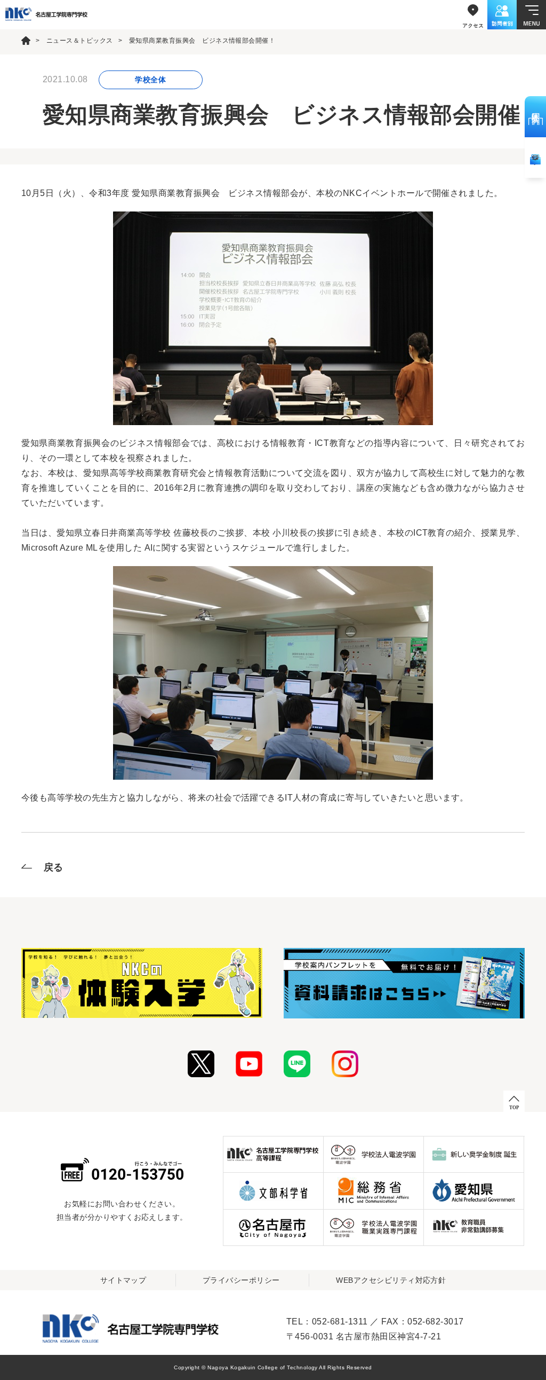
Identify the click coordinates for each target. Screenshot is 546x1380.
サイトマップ (123, 1280)
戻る (53, 867)
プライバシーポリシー (241, 1280)
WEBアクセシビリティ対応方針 (391, 1280)
